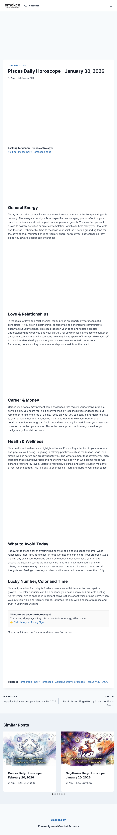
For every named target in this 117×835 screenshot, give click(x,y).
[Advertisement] (58, 31)
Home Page (25, 681)
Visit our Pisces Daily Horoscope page (29, 151)
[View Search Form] (25, 5)
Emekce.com (58, 819)
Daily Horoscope (17, 65)
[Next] (108, 761)
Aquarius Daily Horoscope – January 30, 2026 (81, 681)
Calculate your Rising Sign (29, 622)
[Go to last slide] (8, 761)
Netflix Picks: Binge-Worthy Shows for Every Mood (88, 701)
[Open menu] (111, 5)
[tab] (53, 794)
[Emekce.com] (12, 5)
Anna (13, 78)
